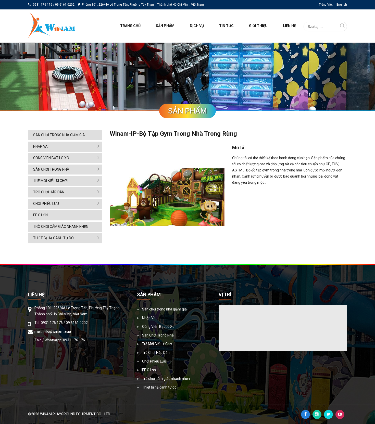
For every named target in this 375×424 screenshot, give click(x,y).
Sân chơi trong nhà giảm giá (59, 135)
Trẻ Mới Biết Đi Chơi (50, 181)
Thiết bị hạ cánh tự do (53, 238)
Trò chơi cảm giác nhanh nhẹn (60, 227)
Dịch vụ (197, 26)
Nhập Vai (40, 146)
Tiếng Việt (326, 4)
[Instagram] (316, 414)
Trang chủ (130, 26)
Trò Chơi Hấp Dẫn (48, 192)
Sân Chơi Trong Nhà (51, 169)
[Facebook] (305, 414)
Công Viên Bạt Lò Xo (51, 158)
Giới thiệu (258, 26)
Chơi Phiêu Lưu (46, 204)
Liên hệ (289, 26)
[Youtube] (339, 414)
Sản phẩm (165, 26)
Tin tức (226, 26)
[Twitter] (328, 414)
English (341, 4)
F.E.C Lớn (40, 215)
